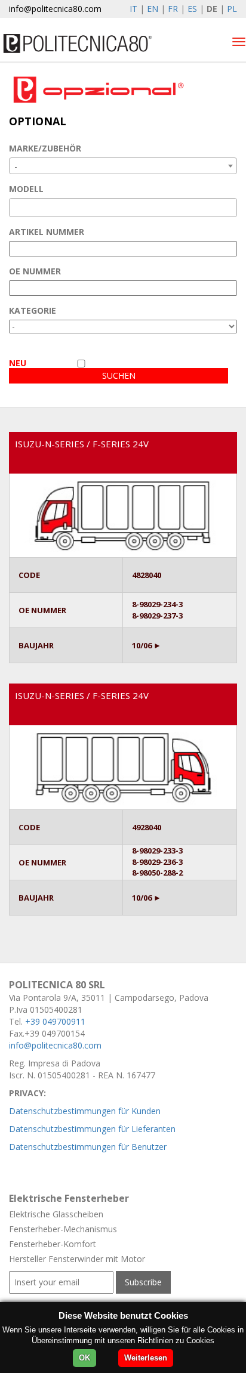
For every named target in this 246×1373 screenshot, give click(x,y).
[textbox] (16, 208)
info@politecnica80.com (55, 8)
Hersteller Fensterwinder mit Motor (77, 1258)
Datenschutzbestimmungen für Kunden (85, 1111)
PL (232, 8)
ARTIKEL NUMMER (46, 231)
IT (133, 8)
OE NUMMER (35, 271)
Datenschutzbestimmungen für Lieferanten (92, 1128)
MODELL (26, 188)
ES (192, 8)
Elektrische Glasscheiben (56, 1214)
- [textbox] (15, 166)
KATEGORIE (32, 310)
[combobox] (123, 165)
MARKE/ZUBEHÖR (45, 148)
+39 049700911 (55, 1021)
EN (152, 8)
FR (173, 8)
